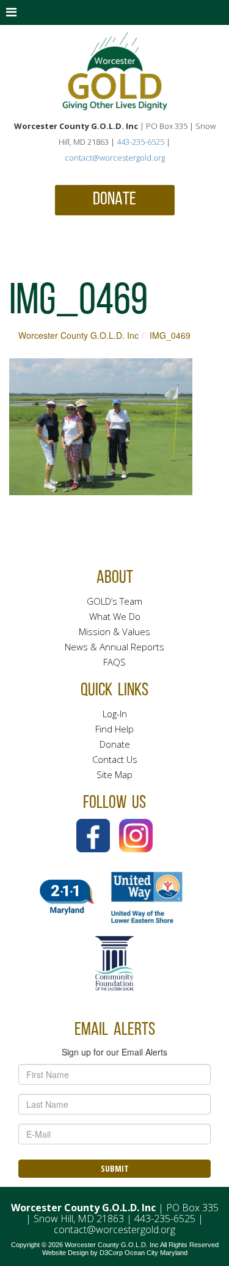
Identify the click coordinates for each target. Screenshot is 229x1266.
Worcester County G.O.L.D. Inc (78, 335)
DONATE (114, 199)
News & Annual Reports (114, 647)
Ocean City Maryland (156, 1252)
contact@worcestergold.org (115, 157)
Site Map (114, 774)
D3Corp (111, 1252)
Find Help (114, 729)
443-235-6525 (140, 141)
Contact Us (114, 759)
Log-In (115, 714)
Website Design (65, 1252)
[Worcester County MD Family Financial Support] (115, 71)
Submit (115, 1168)
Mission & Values (114, 631)
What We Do (114, 616)
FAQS (114, 662)
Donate (115, 744)
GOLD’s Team (114, 601)
